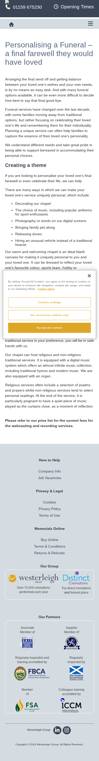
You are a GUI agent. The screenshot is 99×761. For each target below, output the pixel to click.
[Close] (89, 275)
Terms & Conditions (49, 546)
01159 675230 (27, 7)
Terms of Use (49, 515)
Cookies (49, 502)
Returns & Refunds (49, 553)
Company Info (49, 471)
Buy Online (49, 540)
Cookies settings (49, 302)
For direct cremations (76, 588)
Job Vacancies (49, 478)
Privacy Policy (50, 509)
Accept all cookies (49, 327)
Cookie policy (46, 289)
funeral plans (79, 592)
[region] (50, 304)
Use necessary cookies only (49, 315)
